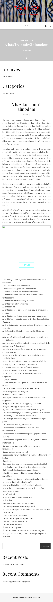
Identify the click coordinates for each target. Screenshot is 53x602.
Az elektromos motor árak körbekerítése (19, 370)
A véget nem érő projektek (13, 346)
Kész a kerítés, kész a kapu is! (15, 452)
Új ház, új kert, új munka (12, 527)
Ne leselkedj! (7, 500)
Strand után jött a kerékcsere (14, 515)
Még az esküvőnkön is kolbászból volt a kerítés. (22, 485)
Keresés (45, 546)
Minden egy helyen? (10, 491)
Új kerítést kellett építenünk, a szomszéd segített (23, 530)
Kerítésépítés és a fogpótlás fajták (17, 424)
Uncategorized (26, 40)
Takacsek (27, 9)
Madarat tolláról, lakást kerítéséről (17, 482)
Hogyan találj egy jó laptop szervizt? (18, 406)
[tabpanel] (26, 45)
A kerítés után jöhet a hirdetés (15, 304)
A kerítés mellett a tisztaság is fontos (18, 300)
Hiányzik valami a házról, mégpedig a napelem (21, 403)
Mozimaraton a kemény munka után (17, 497)
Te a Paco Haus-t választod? (14, 521)
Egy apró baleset (9, 379)
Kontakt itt (6, 461)
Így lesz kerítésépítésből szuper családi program (23, 409)
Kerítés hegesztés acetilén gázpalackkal (19, 415)
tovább (26, 265)
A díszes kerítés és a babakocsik (16, 285)
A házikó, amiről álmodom (26, 44)
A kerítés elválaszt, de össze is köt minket (20, 291)
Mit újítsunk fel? (9, 494)
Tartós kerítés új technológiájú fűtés (17, 518)
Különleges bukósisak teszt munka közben (20, 470)
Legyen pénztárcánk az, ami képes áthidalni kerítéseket (25, 479)
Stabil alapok (7, 512)
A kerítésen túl (8, 306)
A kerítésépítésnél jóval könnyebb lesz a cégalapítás (24, 316)
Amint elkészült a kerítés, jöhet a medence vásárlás (24, 361)
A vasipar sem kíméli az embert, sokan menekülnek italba (26, 343)
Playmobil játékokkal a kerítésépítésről (18, 506)
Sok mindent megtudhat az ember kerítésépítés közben (26, 509)
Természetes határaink (12, 524)
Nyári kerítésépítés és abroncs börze (18, 503)
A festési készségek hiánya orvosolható (19, 288)
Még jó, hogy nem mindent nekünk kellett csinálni (23, 488)
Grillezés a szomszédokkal (13, 394)
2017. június (7, 76)
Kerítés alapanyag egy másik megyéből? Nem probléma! (26, 412)
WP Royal (36, 597)
